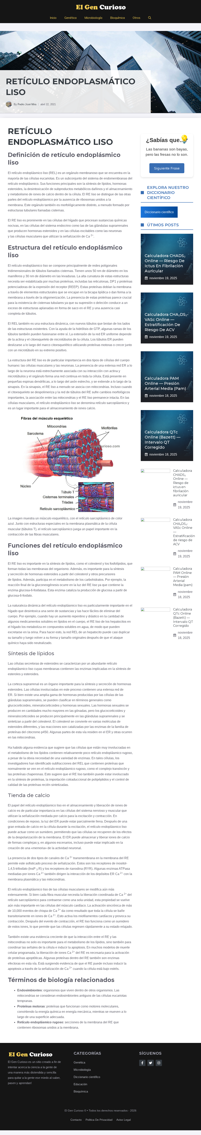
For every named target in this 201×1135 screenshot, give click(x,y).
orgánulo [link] (72, 173)
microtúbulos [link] (63, 339)
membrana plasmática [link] (84, 523)
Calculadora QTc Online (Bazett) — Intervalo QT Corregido (183, 618)
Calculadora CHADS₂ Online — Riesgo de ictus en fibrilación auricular (182, 483)
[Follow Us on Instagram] (159, 1063)
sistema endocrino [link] (58, 225)
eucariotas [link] (47, 178)
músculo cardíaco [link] (73, 905)
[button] (149, 18)
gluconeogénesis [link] (47, 585)
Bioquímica (117, 18)
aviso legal (123, 1119)
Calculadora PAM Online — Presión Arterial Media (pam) (165, 383)
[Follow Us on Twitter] (150, 1063)
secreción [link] (17, 574)
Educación (80, 1084)
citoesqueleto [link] (39, 339)
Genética (70, 18)
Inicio (53, 18)
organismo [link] (61, 569)
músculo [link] (45, 518)
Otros (136, 18)
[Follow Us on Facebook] (142, 1063)
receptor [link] (61, 287)
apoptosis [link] (78, 947)
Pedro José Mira (27, 104)
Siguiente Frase (167, 168)
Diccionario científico (159, 212)
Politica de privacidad (99, 1119)
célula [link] (76, 194)
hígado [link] (73, 220)
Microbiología (93, 18)
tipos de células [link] (103, 360)
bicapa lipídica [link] (98, 292)
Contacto (76, 1119)
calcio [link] (50, 194)
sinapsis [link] (13, 387)
